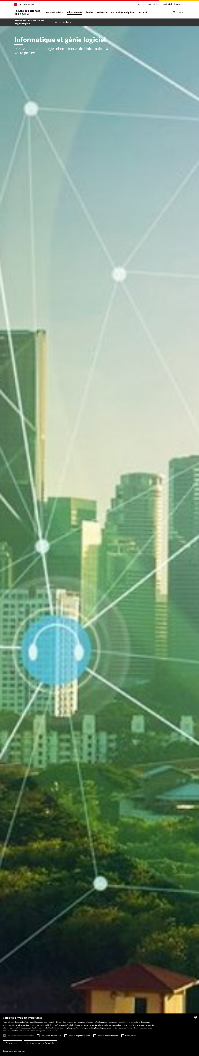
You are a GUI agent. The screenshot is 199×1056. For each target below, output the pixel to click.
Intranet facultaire (153, 4)
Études (89, 12)
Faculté (143, 12)
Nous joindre (179, 4)
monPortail (167, 4)
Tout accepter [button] (12, 1043)
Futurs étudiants (54, 12)
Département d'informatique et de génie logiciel (29, 22)
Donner (140, 4)
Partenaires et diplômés (123, 12)
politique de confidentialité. (47, 1030)
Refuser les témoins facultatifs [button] (40, 1043)
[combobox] (195, 1017)
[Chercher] (174, 12)
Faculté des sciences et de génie (27, 12)
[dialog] (99, 1034)
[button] (14, 1051)
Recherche (102, 12)
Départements (74, 12)
